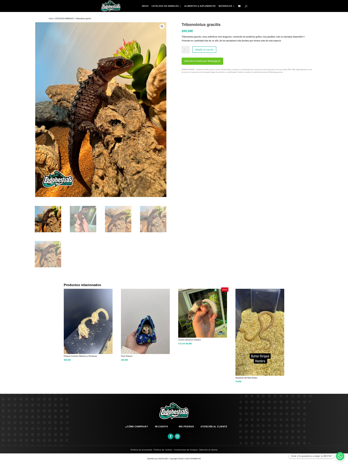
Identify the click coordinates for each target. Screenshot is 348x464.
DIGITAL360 (163, 458)
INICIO (145, 6)
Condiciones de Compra (186, 450)
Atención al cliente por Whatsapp (201, 61)
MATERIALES (225, 6)
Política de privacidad (141, 450)
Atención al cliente (208, 450)
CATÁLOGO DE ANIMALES (165, 6)
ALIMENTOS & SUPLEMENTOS (200, 6)
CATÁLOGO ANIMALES (64, 19)
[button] (162, 26)
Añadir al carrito (204, 49)
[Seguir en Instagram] (177, 436)
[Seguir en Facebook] (170, 436)
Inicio (51, 19)
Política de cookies (162, 450)
